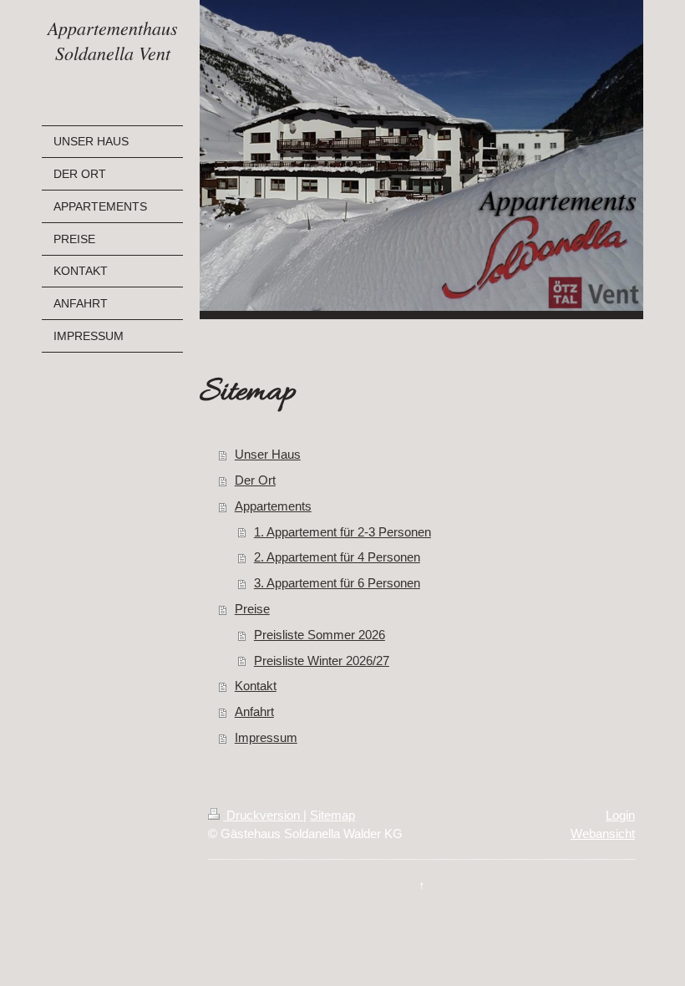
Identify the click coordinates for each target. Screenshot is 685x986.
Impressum (266, 737)
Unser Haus (268, 454)
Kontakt (256, 686)
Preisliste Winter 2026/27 (321, 660)
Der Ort (255, 480)
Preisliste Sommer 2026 (319, 635)
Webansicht (603, 833)
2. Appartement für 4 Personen (337, 557)
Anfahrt (254, 711)
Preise (252, 609)
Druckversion (263, 815)
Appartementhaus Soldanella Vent (113, 40)
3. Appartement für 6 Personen (337, 583)
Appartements (273, 506)
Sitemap (332, 815)
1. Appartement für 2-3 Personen (342, 532)
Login (620, 815)
